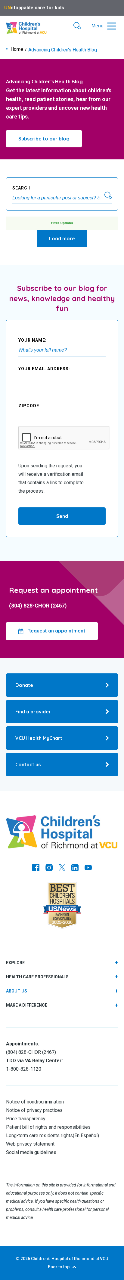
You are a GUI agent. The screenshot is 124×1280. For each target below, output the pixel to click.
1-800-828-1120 (23, 1069)
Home (17, 49)
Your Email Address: (44, 368)
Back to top (59, 1266)
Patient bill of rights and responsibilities (48, 1127)
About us (16, 991)
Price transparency (25, 1119)
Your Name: (32, 340)
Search (21, 188)
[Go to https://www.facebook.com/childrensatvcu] (35, 868)
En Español (86, 1135)
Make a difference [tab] (26, 1005)
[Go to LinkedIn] (75, 868)
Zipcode (28, 405)
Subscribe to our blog (44, 139)
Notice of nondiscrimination (35, 1102)
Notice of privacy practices (34, 1110)
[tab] (62, 991)
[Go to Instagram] (49, 868)
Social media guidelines (31, 1152)
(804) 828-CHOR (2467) (38, 605)
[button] (77, 26)
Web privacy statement (30, 1144)
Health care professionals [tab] (37, 976)
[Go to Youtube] (88, 868)
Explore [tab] (15, 962)
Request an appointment (55, 631)
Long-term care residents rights (39, 1135)
